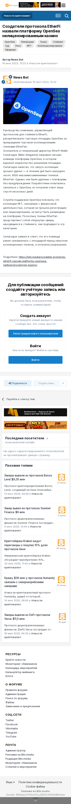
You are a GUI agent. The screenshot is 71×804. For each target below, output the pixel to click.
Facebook (12, 724)
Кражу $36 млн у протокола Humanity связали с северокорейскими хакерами (29, 582)
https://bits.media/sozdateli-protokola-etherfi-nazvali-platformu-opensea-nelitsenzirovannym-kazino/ (34, 261)
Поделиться (19, 383)
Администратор (16, 750)
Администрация (16, 694)
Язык (9, 782)
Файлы (10, 702)
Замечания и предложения (23, 706)
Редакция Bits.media (18, 758)
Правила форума (16, 689)
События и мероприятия (21, 766)
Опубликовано (34, 81)
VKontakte (12, 728)
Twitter (10, 720)
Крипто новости (16, 659)
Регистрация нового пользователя (35, 333)
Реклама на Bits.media (20, 754)
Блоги (9, 676)
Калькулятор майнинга (20, 672)
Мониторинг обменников (21, 663)
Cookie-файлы (35, 786)
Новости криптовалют (43, 63)
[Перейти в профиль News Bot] (7, 80)
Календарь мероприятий (21, 667)
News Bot (17, 59)
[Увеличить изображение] (35, 105)
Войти (35, 359)
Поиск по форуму (17, 698)
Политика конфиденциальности (40, 782)
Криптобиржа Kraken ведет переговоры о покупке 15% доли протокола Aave (26, 545)
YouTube (11, 736)
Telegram (11, 732)
